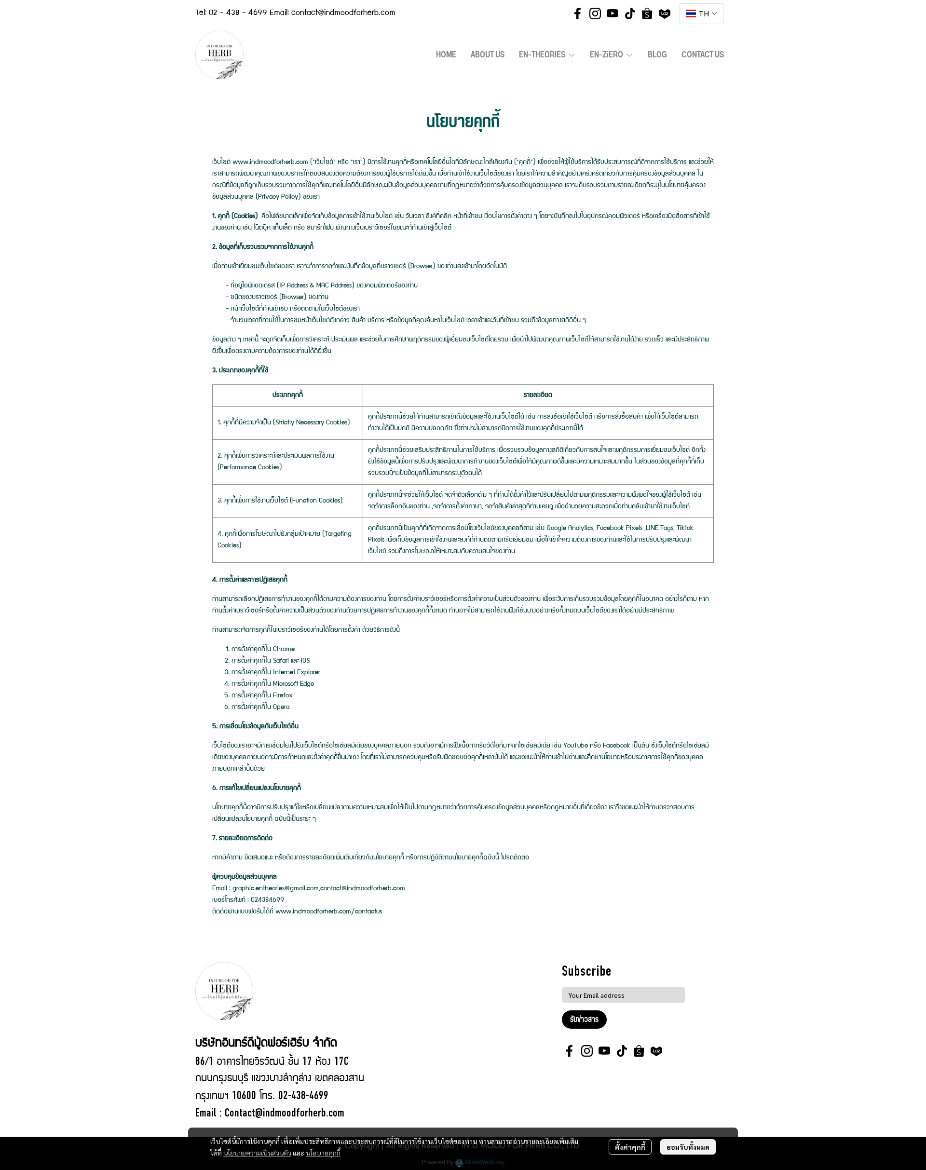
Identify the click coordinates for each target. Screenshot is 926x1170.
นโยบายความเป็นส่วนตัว (257, 1152)
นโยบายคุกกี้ (323, 1152)
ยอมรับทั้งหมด (688, 1147)
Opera (281, 707)
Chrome (284, 650)
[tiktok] (630, 13)
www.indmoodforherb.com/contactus (328, 912)
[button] (701, 13)
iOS (305, 661)
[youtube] (612, 13)
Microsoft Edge (293, 684)
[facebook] (578, 13)
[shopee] (647, 13)
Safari (281, 661)
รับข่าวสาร (584, 1019)
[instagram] (595, 13)
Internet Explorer (296, 673)
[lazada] (664, 13)
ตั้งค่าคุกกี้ (630, 1147)
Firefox (283, 696)
